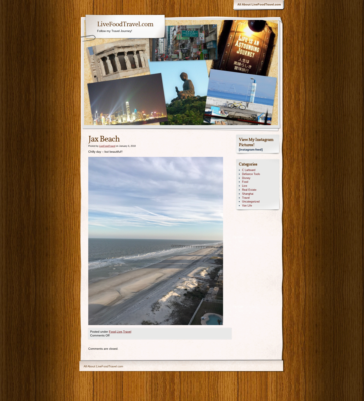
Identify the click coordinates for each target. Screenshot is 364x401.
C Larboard (248, 170)
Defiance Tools (251, 174)
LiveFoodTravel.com (125, 24)
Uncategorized (251, 201)
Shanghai (247, 193)
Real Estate (249, 189)
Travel (127, 331)
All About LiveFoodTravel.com (259, 4)
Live (119, 331)
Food (112, 331)
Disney (246, 178)
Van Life (247, 205)
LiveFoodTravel (107, 146)
